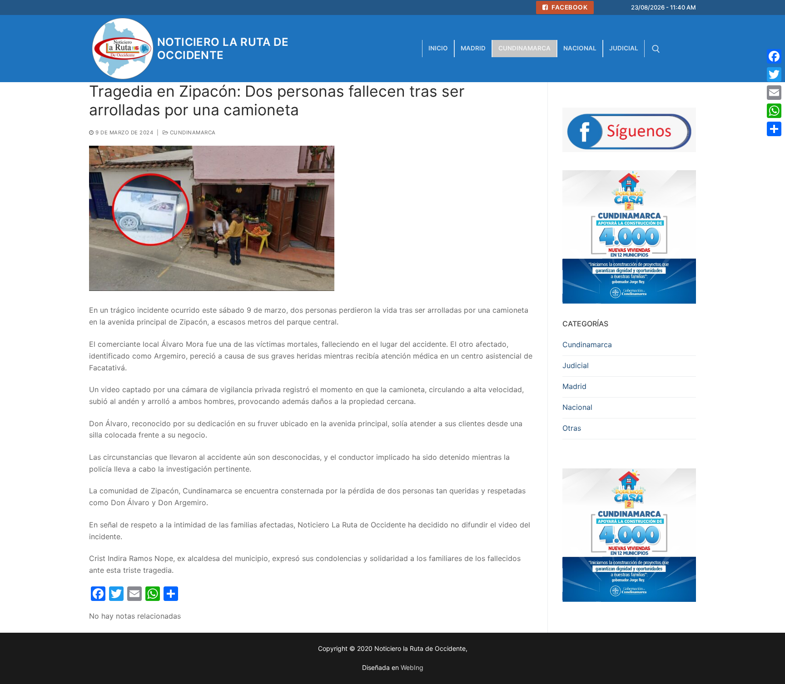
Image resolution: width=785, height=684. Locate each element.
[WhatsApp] (774, 111)
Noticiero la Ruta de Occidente (222, 48)
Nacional (577, 407)
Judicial (575, 365)
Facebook (569, 7)
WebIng (412, 667)
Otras (571, 428)
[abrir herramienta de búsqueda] (656, 49)
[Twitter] (774, 74)
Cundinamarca (192, 132)
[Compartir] (774, 129)
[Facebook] (774, 56)
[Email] (774, 93)
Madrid (574, 386)
